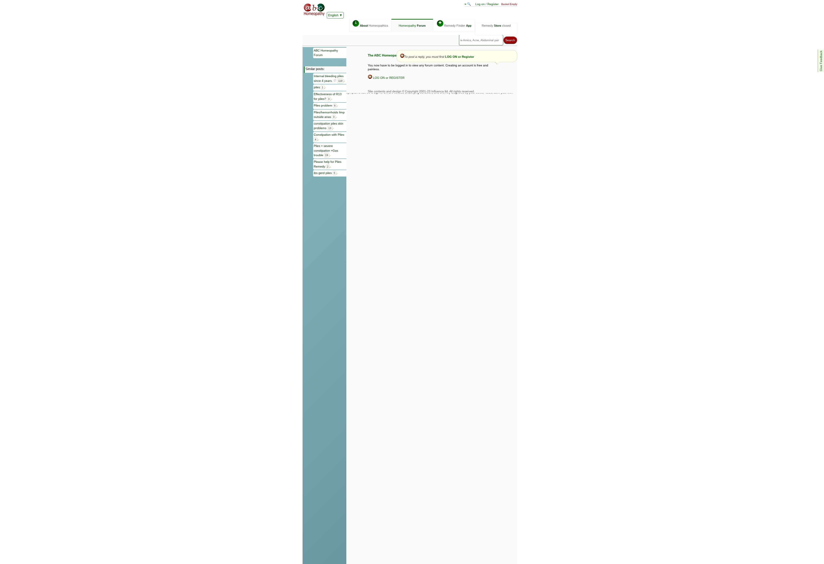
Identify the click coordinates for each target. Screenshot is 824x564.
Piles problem (325, 105)
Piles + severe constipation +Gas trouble (326, 150)
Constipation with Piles (329, 137)
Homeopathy (412, 25)
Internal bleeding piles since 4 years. (329, 78)
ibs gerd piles (324, 173)
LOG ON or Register (459, 56)
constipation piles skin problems (328, 126)
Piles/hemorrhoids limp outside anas (329, 115)
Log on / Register (487, 4)
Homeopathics (371, 24)
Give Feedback (821, 60)
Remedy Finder (455, 24)
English (333, 15)
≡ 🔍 (468, 4)
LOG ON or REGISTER (388, 77)
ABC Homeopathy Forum (326, 53)
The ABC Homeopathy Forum (390, 55)
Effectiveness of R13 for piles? (328, 96)
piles (318, 87)
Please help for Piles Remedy (327, 164)
